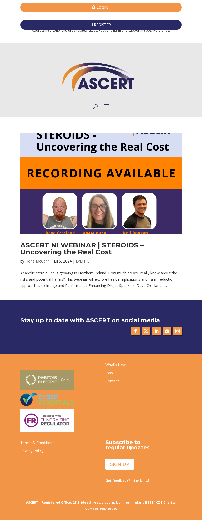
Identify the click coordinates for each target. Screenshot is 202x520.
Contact (112, 380)
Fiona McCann (37, 261)
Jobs (109, 372)
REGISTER (102, 24)
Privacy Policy (31, 450)
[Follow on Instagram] (177, 331)
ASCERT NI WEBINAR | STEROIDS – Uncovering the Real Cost (82, 248)
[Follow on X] (146, 331)
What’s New (115, 364)
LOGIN (102, 7)
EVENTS (82, 261)
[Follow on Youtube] (167, 331)
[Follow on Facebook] (135, 331)
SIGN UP (119, 464)
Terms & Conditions (37, 442)
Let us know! (127, 480)
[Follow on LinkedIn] (156, 331)
